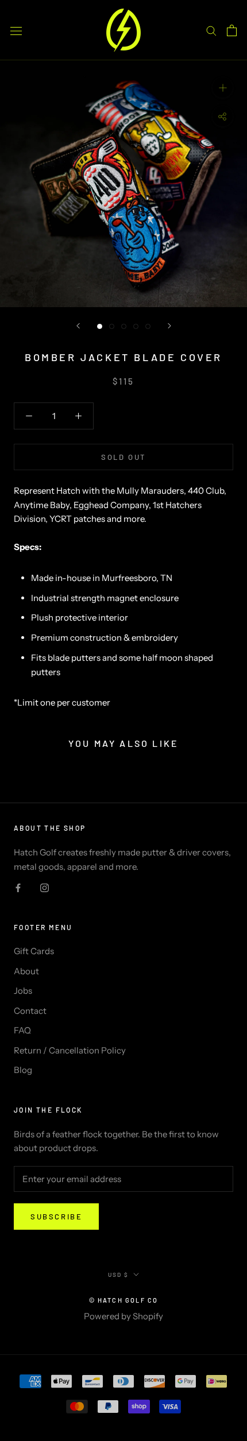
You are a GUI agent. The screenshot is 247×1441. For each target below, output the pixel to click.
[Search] (211, 30)
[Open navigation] (16, 29)
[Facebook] (18, 888)
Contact (30, 1010)
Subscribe (56, 1216)
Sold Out (123, 457)
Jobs (23, 990)
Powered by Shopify (123, 1316)
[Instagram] (44, 888)
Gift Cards (34, 951)
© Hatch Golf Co (124, 1300)
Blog (23, 1069)
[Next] (169, 325)
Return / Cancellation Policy (70, 1050)
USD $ (118, 1274)
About (26, 971)
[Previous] (78, 325)
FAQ (22, 1030)
